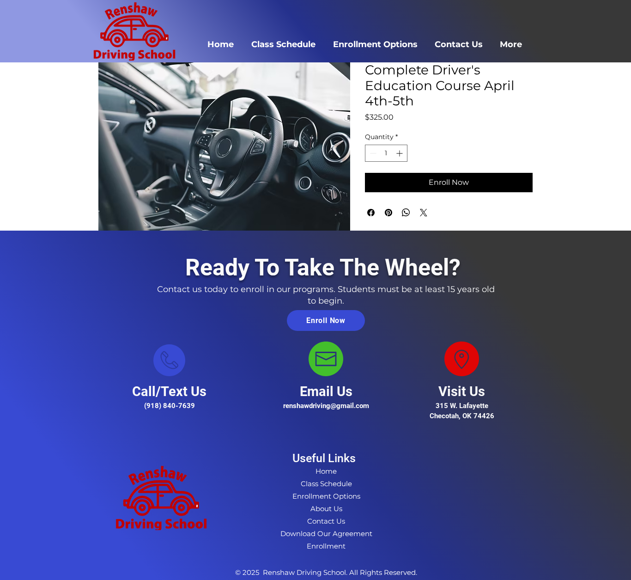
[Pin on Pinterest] (388, 212)
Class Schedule (326, 483)
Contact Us (326, 521)
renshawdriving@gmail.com (326, 406)
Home (326, 471)
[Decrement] (372, 153)
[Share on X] (423, 212)
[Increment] (400, 153)
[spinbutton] (386, 153)
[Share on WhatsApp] (406, 212)
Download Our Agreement (326, 533)
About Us (326, 508)
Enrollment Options (326, 496)
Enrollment (326, 546)
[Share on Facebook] (370, 212)
